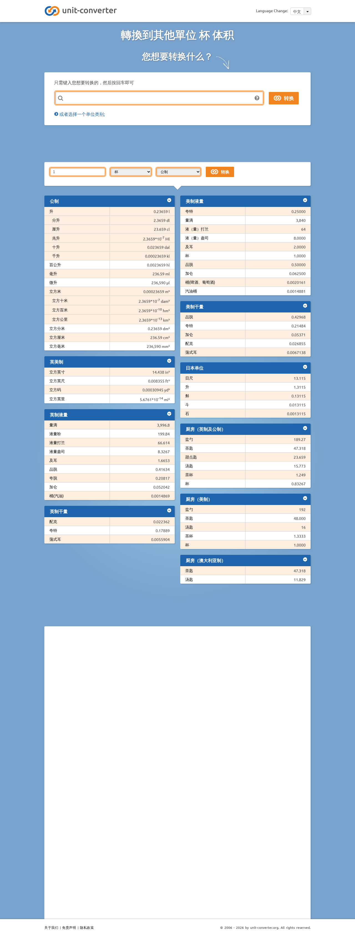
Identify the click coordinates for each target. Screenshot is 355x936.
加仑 (53, 486)
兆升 (56, 237)
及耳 (53, 460)
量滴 (53, 424)
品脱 (53, 468)
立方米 (55, 291)
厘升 (56, 228)
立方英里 (57, 398)
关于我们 (51, 927)
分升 (56, 219)
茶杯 (189, 474)
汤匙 (189, 465)
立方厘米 (57, 337)
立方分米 (57, 328)
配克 (53, 521)
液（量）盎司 (197, 237)
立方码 (55, 389)
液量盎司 (57, 451)
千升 (56, 255)
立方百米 (60, 309)
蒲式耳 (55, 539)
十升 (56, 246)
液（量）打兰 (197, 228)
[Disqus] (177, 706)
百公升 (55, 264)
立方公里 (60, 319)
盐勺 (189, 439)
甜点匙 (191, 456)
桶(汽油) (56, 495)
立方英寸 (57, 371)
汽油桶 (191, 290)
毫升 (53, 273)
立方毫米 (57, 345)
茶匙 (189, 447)
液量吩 (55, 433)
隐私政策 (87, 927)
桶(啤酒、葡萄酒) (200, 281)
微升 (53, 282)
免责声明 (69, 927)
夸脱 (53, 477)
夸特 (53, 530)
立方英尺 (57, 380)
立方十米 (60, 300)
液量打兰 (57, 442)
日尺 (189, 377)
